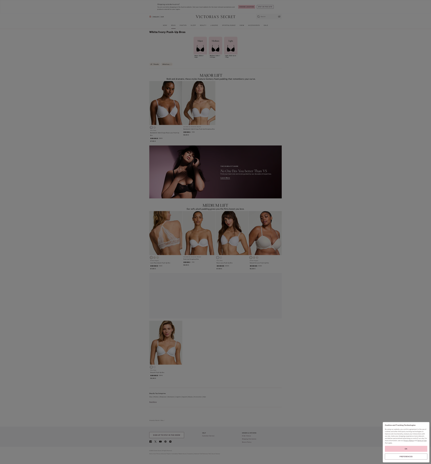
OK (406, 449)
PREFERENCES (406, 456)
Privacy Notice (409, 440)
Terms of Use (422, 440)
